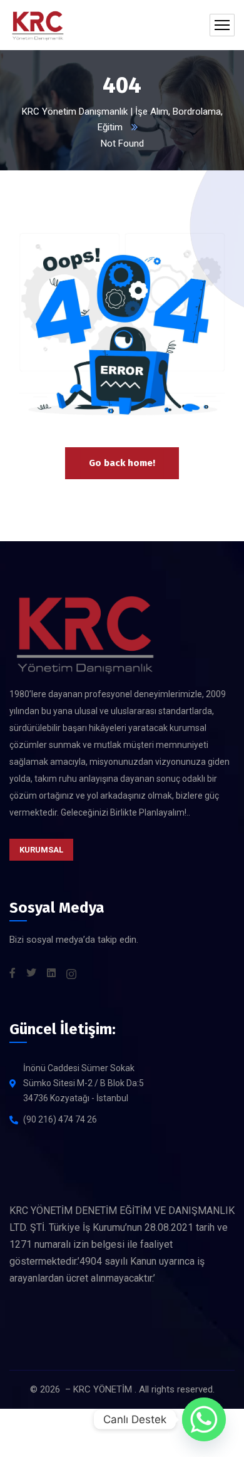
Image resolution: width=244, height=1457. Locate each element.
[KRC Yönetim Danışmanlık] (37, 25)
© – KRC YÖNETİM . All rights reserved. (122, 1389)
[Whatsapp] (204, 1419)
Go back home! (122, 463)
